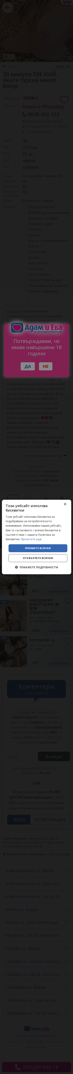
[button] (36, 567)
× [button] (64, 504)
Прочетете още (31, 539)
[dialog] (36, 537)
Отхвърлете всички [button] (38, 558)
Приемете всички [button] (38, 548)
